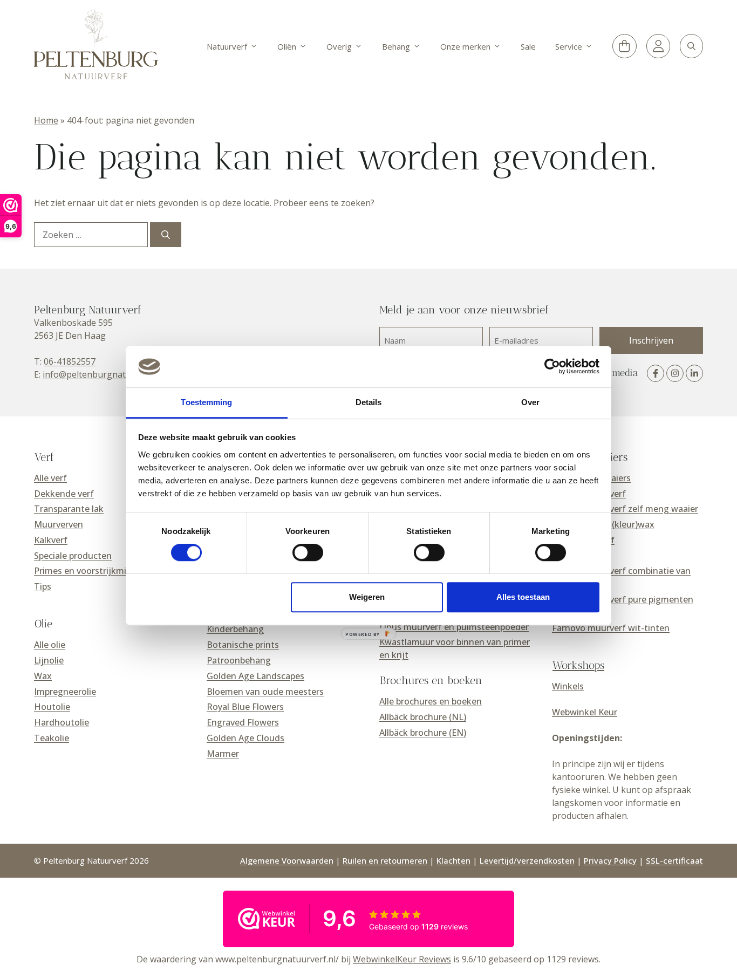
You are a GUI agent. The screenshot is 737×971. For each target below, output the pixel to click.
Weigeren (367, 596)
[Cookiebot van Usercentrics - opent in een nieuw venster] (552, 367)
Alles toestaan (523, 596)
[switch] (307, 552)
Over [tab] (530, 402)
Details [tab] (369, 402)
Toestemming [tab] (206, 402)
